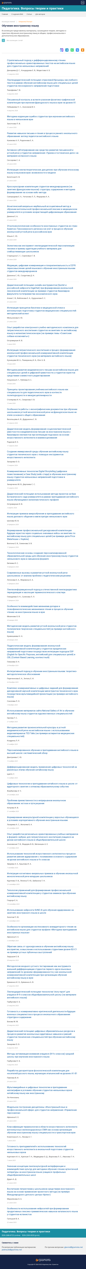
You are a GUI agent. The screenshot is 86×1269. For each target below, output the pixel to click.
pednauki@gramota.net (12, 1249)
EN (83, 3)
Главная (5, 14)
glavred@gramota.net (73, 1247)
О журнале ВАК (17, 14)
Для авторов (40, 14)
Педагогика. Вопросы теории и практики (32, 8)
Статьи (29, 14)
